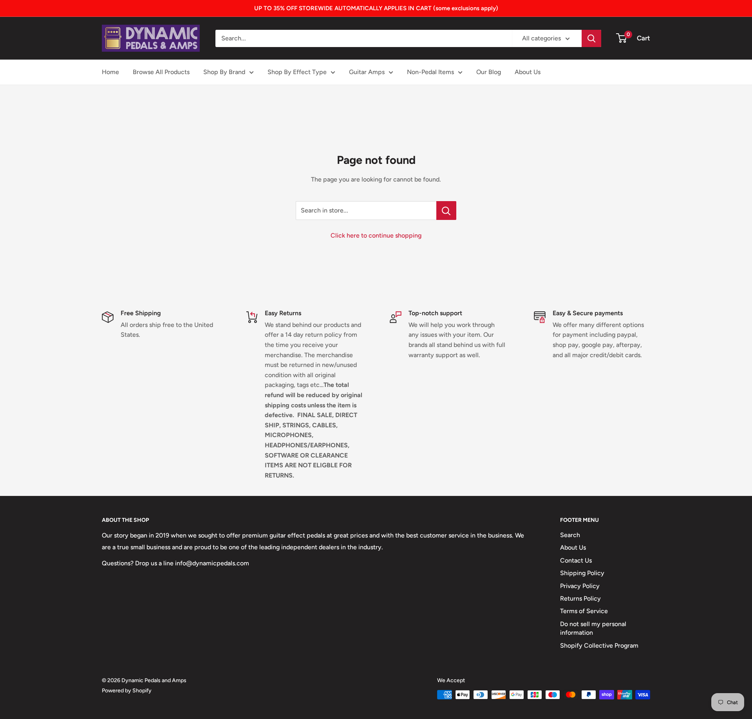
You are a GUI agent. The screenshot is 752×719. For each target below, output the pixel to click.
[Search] (591, 38)
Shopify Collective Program (599, 645)
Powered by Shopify (127, 690)
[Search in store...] (446, 210)
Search (570, 535)
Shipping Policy (582, 573)
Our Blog (488, 72)
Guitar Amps (367, 72)
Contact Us (576, 560)
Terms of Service (584, 611)
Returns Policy (580, 598)
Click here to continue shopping (376, 235)
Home (110, 72)
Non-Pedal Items (430, 72)
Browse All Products (161, 72)
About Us (527, 72)
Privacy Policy (580, 586)
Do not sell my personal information (593, 628)
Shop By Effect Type (297, 72)
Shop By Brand (224, 72)
